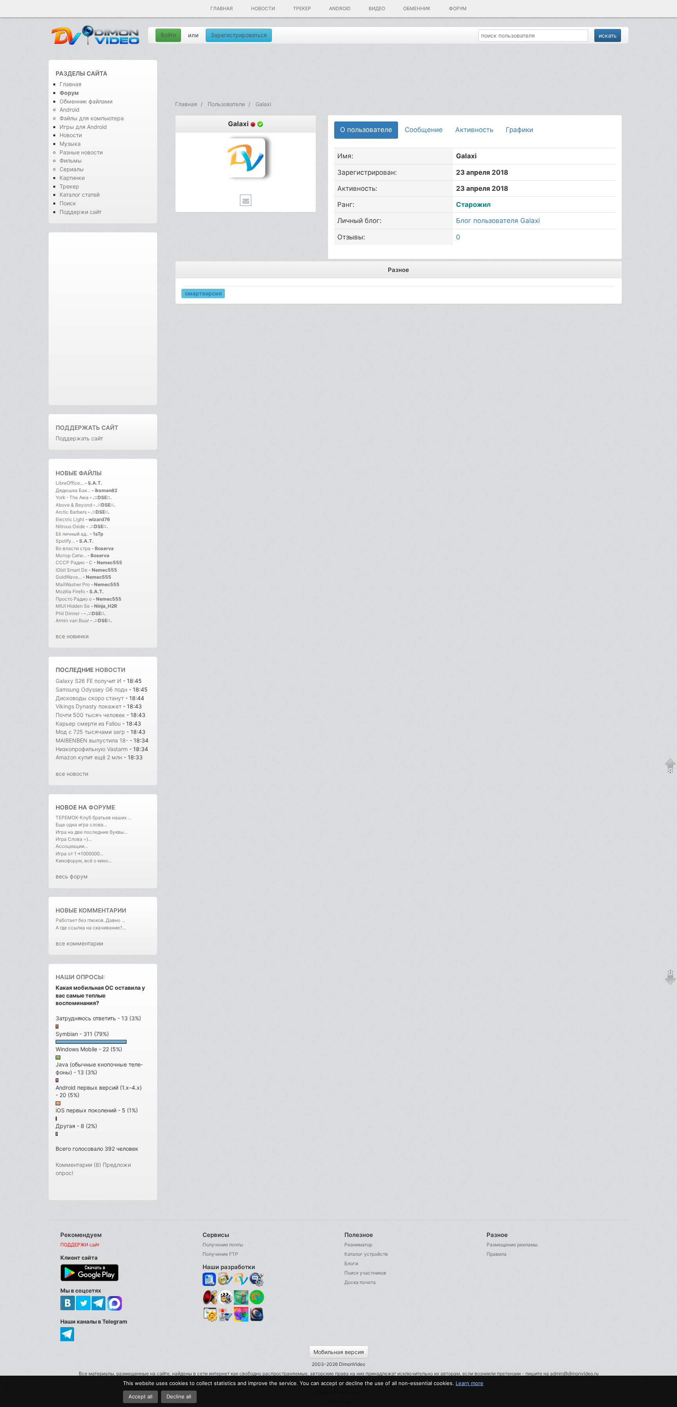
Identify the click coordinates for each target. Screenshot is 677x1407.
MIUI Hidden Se (73, 606)
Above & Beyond (74, 505)
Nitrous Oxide (71, 526)
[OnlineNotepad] (210, 1279)
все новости (72, 773)
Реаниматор (358, 1245)
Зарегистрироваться (239, 35)
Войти (168, 35)
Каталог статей (80, 194)
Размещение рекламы (512, 1245)
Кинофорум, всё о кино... (84, 861)
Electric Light (70, 519)
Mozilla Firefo (70, 591)
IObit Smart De (71, 570)
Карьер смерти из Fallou (88, 723)
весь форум (72, 876)
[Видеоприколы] (225, 1303)
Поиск (68, 203)
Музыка (70, 143)
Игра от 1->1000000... (79, 854)
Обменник (417, 8)
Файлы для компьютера (92, 118)
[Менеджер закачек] (257, 1297)
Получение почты (223, 1245)
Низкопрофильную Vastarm (92, 749)
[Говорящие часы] (210, 1297)
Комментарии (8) (78, 1164)
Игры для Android (83, 126)
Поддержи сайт (80, 211)
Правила (497, 1254)
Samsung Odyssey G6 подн (91, 689)
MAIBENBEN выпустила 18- (92, 740)
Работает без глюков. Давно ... (90, 920)
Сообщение (424, 130)
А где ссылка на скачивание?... (91, 928)
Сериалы (72, 169)
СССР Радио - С (74, 562)
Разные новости (81, 152)
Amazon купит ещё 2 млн (90, 757)
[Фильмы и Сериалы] (257, 1320)
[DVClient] (241, 1279)
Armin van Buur (72, 620)
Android (340, 8)
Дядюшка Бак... (73, 490)
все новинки (72, 636)
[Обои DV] (241, 1320)
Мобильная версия (338, 1352)
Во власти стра (73, 548)
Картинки (72, 177)
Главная (221, 8)
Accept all (140, 1396)
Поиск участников (365, 1273)
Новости (263, 8)
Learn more (469, 1383)
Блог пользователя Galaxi (498, 221)
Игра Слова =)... (74, 839)
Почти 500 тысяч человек (90, 715)
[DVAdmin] (210, 1314)
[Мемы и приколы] (225, 1279)
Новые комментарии (91, 910)
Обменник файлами (86, 101)
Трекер (302, 8)
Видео (377, 8)
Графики (519, 130)
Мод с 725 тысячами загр (90, 731)
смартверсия (203, 293)
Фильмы (71, 160)
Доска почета (360, 1282)
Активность (474, 130)
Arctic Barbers (71, 512)
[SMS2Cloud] (257, 1279)
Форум (458, 8)
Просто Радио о (74, 599)
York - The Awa (72, 497)
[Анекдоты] (241, 1303)
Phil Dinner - (70, 613)
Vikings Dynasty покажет (88, 706)
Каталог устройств (366, 1254)
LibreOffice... (69, 483)
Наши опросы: (80, 977)
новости (110, 670)
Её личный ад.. (72, 534)
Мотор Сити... (71, 555)
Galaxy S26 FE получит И (88, 680)
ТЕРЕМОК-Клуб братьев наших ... (93, 817)
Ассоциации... (72, 846)
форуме (102, 807)
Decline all (179, 1396)
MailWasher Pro (73, 584)
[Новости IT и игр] (225, 1320)
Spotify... (65, 541)
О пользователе (366, 130)
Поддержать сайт (87, 427)
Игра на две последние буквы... (91, 832)
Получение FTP (220, 1254)
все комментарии (79, 943)
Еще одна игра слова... (81, 825)
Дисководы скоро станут (90, 698)
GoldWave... (68, 577)
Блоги (351, 1263)
